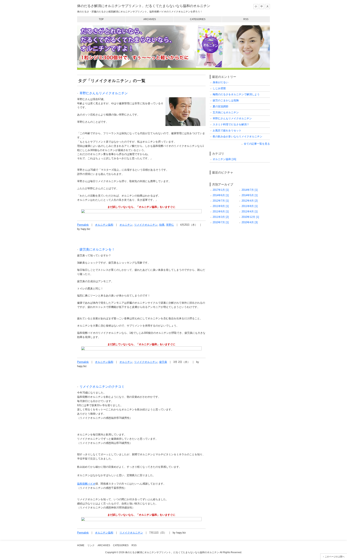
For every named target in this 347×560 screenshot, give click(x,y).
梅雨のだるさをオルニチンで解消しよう (236, 94)
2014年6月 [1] (221, 195)
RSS (245, 19)
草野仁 (170, 224)
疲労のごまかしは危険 (226, 100)
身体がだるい (220, 82)
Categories (197, 19)
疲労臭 (163, 361)
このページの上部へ (335, 556)
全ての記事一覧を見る (257, 143)
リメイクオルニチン (146, 224)
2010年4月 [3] (250, 222)
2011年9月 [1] (221, 206)
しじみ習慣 (219, 88)
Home (80, 545)
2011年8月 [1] (250, 206)
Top (101, 19)
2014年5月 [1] (250, 195)
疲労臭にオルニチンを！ (97, 249)
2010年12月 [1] (250, 216)
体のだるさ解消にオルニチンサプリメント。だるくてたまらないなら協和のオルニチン (143, 6)
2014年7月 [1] (250, 189)
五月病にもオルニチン (226, 112)
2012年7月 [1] (221, 200)
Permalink (83, 224)
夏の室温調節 (220, 106)
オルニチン (126, 224)
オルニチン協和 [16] (224, 159)
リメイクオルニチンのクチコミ (102, 386)
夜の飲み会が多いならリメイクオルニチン (237, 136)
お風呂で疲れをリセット (227, 130)
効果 (161, 224)
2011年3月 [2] (221, 216)
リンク (91, 545)
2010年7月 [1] (221, 222)
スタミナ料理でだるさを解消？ (231, 124)
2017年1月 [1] (221, 189)
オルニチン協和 (104, 224)
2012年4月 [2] (250, 200)
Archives (149, 19)
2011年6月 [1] (221, 211)
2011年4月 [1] (250, 211)
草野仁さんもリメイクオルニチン (104, 93)
